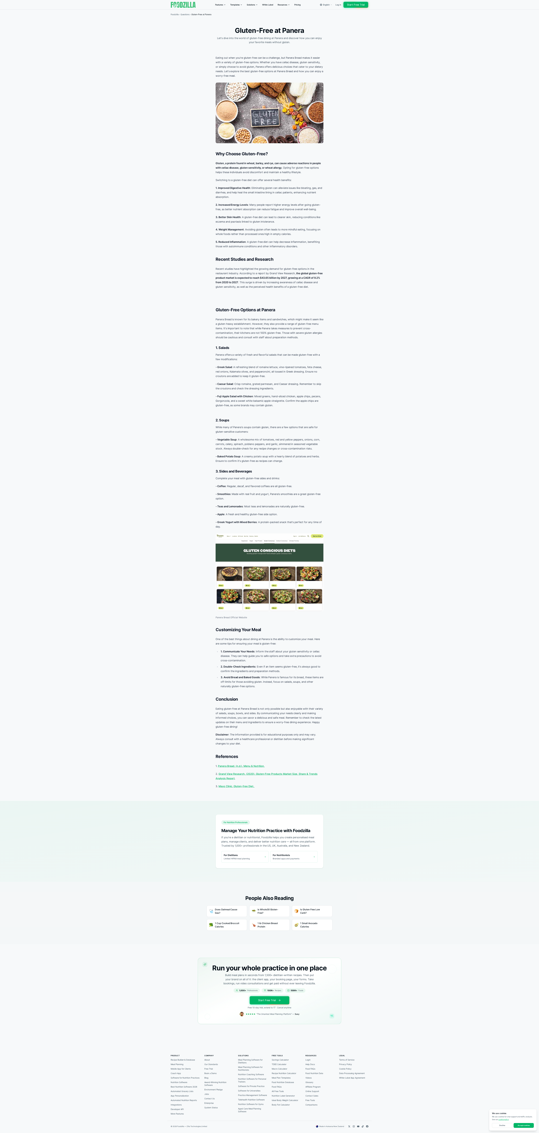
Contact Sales (311, 1096)
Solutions (251, 5)
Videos (308, 1078)
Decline (502, 1125)
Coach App (176, 1073)
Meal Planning (177, 1064)
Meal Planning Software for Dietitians (250, 1061)
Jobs (206, 1094)
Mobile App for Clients (181, 1069)
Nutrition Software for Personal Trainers (252, 1080)
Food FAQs (277, 1087)
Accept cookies (524, 1125)
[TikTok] (363, 1126)
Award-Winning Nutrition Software (215, 1083)
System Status (211, 1107)
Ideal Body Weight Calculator (285, 1100)
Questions (185, 14)
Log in (338, 5)
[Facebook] (367, 1126)
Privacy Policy (345, 1064)
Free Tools (310, 1100)
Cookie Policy (345, 1069)
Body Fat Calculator (281, 1105)
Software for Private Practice (251, 1086)
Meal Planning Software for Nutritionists (250, 1068)
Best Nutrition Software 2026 (184, 1087)
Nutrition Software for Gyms (250, 1104)
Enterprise (209, 1103)
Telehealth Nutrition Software (251, 1099)
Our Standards (211, 1064)
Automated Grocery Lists (182, 1091)
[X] (349, 1126)
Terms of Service (346, 1060)
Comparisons (311, 1105)
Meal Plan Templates (281, 1078)
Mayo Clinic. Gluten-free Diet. (237, 786)
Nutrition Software (179, 1082)
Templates (235, 5)
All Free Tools (278, 1091)
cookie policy (503, 1119)
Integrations (176, 1105)
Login (307, 1060)
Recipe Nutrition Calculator (284, 1073)
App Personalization (180, 1096)
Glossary (309, 1082)
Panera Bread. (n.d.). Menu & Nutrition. (241, 766)
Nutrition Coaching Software (251, 1074)
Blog (206, 1078)
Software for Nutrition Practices (185, 1078)
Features (219, 5)
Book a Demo (210, 1073)
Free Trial (208, 1069)
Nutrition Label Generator (283, 1096)
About (207, 1060)
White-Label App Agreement (352, 1078)
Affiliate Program (313, 1087)
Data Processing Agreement (352, 1073)
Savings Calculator (280, 1060)
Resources (282, 5)
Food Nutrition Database (283, 1082)
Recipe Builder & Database (183, 1060)
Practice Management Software (252, 1095)
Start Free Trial (356, 4)
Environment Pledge (213, 1089)
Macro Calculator (279, 1069)
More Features (177, 1113)
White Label (267, 5)
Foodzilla (175, 14)
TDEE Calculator (279, 1064)
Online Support (312, 1091)
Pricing (297, 5)
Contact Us (209, 1098)
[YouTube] (358, 1126)
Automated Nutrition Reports (184, 1100)
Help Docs (310, 1064)
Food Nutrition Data (314, 1073)
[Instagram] (354, 1126)
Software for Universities (249, 1090)
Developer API (177, 1109)
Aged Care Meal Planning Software (249, 1110)
